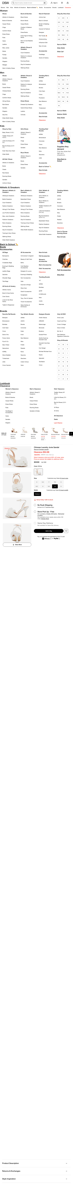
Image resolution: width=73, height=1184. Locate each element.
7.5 (63, 26)
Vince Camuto (6, 365)
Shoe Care (24, 288)
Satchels (4, 274)
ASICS (59, 199)
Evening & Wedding (26, 274)
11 (67, 35)
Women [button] (3, 7)
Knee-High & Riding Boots (26, 36)
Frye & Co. (5, 341)
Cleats (4, 169)
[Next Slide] (71, 434)
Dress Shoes (6, 34)
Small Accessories (26, 291)
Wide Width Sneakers (8, 240)
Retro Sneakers (6, 223)
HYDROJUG (42, 294)
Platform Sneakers (7, 219)
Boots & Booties (7, 20)
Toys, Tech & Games (27, 298)
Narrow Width (61, 44)
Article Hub (42, 17)
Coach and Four (61, 321)
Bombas (41, 287)
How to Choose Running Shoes (62, 232)
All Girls (56, 411)
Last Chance (58, 423)
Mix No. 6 (60, 331)
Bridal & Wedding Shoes (44, 24)
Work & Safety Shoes (8, 68)
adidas (41, 81)
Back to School (43, 20)
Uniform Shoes (6, 183)
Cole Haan (42, 91)
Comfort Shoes (6, 31)
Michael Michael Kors (45, 351)
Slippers (4, 61)
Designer (41, 32)
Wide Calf (60, 51)
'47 (40, 280)
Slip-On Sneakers (26, 64)
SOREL (4, 352)
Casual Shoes (6, 24)
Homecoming (43, 39)
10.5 (63, 35)
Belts (22, 263)
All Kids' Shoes (7, 159)
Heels (4, 41)
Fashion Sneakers (7, 206)
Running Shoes (25, 61)
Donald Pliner (43, 334)
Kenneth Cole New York (44, 344)
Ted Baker (42, 362)
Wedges (4, 65)
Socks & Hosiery (44, 58)
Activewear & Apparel (27, 256)
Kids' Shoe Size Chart (8, 151)
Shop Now (60, 275)
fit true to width (63, 490)
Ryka (22, 352)
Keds (22, 331)
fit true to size (64, 478)
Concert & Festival (44, 29)
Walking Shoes (25, 68)
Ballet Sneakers (7, 199)
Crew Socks (5, 296)
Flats (3, 37)
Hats (22, 281)
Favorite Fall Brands (8, 314)
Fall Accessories (44, 256)
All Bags (5, 252)
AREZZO (41, 321)
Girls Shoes (24, 129)
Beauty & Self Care (26, 259)
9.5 (67, 31)
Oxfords (23, 115)
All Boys (56, 407)
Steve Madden (6, 355)
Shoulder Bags (6, 278)
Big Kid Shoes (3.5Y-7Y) (8, 146)
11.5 (59, 39)
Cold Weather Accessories (24, 267)
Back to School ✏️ (32, 7)
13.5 (59, 101)
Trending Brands (44, 277)
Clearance (60, 56)
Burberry (41, 331)
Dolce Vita (5, 334)
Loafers (4, 44)
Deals (56, 419)
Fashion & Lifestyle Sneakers (26, 57)
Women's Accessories (43, 260)
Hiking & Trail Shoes (8, 209)
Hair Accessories (26, 278)
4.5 (63, 18)
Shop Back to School (61, 160)
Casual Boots (24, 24)
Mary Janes (5, 48)
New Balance (43, 101)
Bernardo (41, 328)
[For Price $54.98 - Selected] (38, 472)
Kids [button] (11, 7)
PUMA (59, 216)
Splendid (41, 358)
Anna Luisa (60, 317)
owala (40, 301)
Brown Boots (24, 20)
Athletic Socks (6, 290)
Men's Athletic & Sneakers (26, 191)
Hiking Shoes (6, 101)
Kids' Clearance (59, 389)
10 (59, 35)
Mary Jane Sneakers (8, 216)
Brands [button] (54, 7)
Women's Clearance (12, 389)
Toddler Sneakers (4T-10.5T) (45, 206)
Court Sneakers (25, 53)
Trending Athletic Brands (62, 191)
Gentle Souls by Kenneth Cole (43, 339)
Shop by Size (6, 129)
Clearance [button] (68, 7)
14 (63, 101)
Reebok (59, 219)
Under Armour (25, 362)
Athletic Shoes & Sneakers (26, 48)
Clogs (4, 27)
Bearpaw (5, 317)
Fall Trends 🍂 (43, 36)
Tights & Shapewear (8, 305)
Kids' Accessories (45, 268)
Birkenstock (42, 84)
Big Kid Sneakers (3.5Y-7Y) (44, 216)
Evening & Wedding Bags (8, 267)
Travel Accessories (26, 302)
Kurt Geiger (42, 348)
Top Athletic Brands (27, 314)
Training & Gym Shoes (8, 233)
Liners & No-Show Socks (7, 300)
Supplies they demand (63, 147)
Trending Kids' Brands (43, 130)
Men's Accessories (45, 265)
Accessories (43, 113)
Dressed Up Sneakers (27, 104)
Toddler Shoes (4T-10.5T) (7, 136)
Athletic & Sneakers (8, 17)
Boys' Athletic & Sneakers (43, 201)
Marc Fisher (5, 345)
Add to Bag (48, 531)
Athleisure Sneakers (8, 196)
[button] (66, 531)
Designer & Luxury (26, 271)
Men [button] (7, 7)
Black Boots (24, 17)
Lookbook (61, 7)
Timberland (42, 108)
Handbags (42, 54)
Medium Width (62, 114)
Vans (22, 365)
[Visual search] (44, 3)
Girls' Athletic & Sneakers (43, 196)
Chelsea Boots (6, 91)
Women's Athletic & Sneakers (8, 191)
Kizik (22, 334)
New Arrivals (42, 46)
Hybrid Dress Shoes (26, 108)
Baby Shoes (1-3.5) (8, 132)
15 (67, 101)
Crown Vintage (61, 324)
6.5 (67, 22)
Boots (41, 7)
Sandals (4, 58)
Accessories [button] (47, 7)
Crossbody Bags (7, 263)
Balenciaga (42, 324)
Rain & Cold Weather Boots (27, 41)
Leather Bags (6, 271)
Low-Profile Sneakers (8, 213)
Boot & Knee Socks (8, 293)
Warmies (41, 304)
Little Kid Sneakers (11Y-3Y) (44, 211)
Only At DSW (61, 314)
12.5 (63, 97)
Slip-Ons (4, 115)
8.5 (59, 31)
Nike (40, 105)
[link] (15, 434)
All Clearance (58, 416)
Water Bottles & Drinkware (25, 306)
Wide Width (61, 48)
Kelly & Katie (61, 328)
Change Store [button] (45, 519)
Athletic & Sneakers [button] (20, 7)
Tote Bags (5, 281)
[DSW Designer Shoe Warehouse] (5, 3)
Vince (40, 365)
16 (59, 106)
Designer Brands (44, 314)
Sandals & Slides (35, 411)
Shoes (4, 14)
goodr (40, 291)
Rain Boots (5, 104)
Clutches (5, 259)
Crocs (40, 94)
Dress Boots (24, 32)
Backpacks (5, 256)
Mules (4, 51)
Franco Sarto (6, 338)
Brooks (41, 88)
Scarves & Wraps (26, 285)
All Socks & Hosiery (8, 286)
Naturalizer (5, 348)
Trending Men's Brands (44, 76)
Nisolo (41, 355)
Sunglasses (24, 295)
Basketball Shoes (26, 199)
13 (67, 39)
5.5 (59, 22)
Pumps (4, 54)
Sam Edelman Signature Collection (63, 335)
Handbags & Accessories (9, 411)
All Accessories (26, 252)
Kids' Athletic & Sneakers (44, 191)
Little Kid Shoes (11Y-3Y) (8, 141)
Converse (41, 141)
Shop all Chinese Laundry (41, 449)
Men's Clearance (35, 389)
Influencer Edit (43, 42)
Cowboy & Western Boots (26, 28)
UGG (40, 158)
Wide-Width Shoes (7, 118)
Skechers (41, 154)
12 (63, 39)
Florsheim (42, 98)
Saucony (23, 355)
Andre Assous (43, 317)
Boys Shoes (25, 152)
